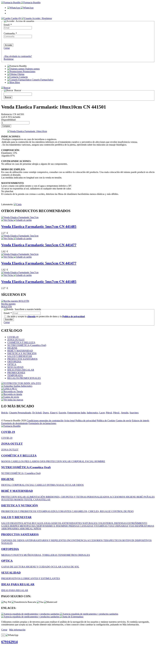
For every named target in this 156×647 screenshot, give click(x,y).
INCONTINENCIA (77, 540)
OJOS (43, 461)
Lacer (102, 412)
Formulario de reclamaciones (42, 423)
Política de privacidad (85, 420)
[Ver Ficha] (7, 220)
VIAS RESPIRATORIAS (141, 526)
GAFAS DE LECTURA (13, 566)
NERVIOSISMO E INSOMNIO (52, 526)
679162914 (9, 642)
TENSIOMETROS (68, 555)
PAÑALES (149, 497)
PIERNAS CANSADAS (81, 526)
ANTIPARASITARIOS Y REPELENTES (46, 540)
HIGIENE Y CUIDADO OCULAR (44, 566)
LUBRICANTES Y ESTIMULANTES (40, 578)
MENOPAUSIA (28, 526)
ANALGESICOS (53, 523)
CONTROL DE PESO (122, 511)
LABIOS (35, 461)
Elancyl (53, 412)
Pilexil (109, 412)
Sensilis (124, 412)
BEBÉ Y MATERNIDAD (20, 350)
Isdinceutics (92, 412)
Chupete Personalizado (20, 412)
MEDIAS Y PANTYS (12, 555)
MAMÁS (19, 499)
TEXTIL (28, 499)
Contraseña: (10, 33)
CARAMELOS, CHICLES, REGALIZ (91, 511)
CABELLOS (17, 461)
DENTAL (6, 485)
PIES (27, 461)
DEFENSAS (120, 523)
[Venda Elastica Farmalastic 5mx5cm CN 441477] (19, 235)
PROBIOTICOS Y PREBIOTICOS (19, 511)
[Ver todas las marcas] (12, 399)
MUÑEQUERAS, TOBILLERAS (41, 555)
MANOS (6, 461)
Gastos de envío (123, 420)
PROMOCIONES (16, 372)
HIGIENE (12, 348)
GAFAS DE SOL (70, 566)
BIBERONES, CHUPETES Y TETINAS (66, 497)
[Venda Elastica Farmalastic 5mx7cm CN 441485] (19, 217)
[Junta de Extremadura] (71, 616)
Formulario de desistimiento (14, 423)
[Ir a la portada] (11, 426)
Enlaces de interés (140, 420)
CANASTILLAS (41, 499)
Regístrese (9, 59)
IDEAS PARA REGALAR (20, 370)
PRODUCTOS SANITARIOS (22, 359)
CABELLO (41, 485)
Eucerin (62, 412)
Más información (17, 629)
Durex (46, 412)
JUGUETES (7, 499)
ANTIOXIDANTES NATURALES (80, 523)
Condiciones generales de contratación (45, 420)
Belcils (4, 412)
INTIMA (51, 485)
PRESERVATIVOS (11, 578)
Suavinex (134, 412)
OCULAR (70, 485)
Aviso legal (69, 420)
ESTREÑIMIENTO (137, 523)
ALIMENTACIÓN (36, 497)
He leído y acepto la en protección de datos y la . (46, 316)
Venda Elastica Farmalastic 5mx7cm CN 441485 (38, 227)
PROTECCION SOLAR (58, 461)
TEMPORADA (15, 375)
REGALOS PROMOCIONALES (24, 378)
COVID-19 (12, 337)
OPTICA (11, 364)
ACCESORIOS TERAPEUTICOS (104, 540)
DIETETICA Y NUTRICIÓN (22, 353)
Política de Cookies (106, 420)
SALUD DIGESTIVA (12, 523)
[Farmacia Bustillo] (21, 2)
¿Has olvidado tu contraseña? (18, 56)
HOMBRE (99, 461)
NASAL (60, 485)
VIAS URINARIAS (118, 526)
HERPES (15, 526)
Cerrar (7, 48)
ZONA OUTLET (16, 339)
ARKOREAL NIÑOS (30, 528)
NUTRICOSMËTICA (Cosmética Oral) (26, 345)
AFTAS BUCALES (33, 523)
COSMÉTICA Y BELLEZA (21, 342)
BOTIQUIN (128, 540)
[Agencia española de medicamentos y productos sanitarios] (30, 614)
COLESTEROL (106, 523)
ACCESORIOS (118, 497)
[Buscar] (5, 87)
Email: (8, 24)
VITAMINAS (44, 511)
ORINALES (84, 555)
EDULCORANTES (61, 511)
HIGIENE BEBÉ (135, 497)
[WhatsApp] (20, 7)
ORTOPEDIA (14, 361)
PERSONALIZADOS (98, 497)
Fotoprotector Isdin (76, 412)
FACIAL (89, 461)
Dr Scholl (37, 412)
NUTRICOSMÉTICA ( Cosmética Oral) (21, 473)
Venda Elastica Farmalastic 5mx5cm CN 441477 (38, 245)
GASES (5, 526)
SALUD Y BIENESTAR (19, 356)
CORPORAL (78, 461)
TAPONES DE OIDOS (13, 540)
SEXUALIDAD (15, 367)
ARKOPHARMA (10, 528)
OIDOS (80, 485)
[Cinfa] (17, 204)
